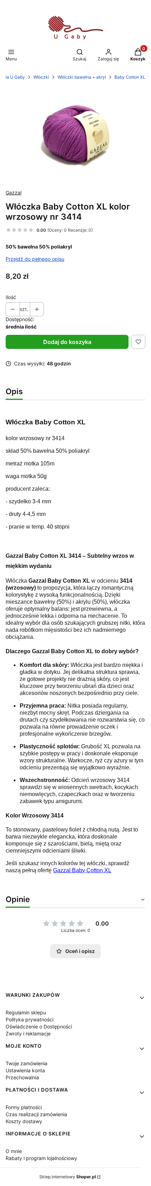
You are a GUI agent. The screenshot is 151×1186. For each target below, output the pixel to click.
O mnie (14, 1151)
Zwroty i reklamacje (28, 1033)
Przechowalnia (22, 1077)
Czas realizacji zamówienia (36, 1114)
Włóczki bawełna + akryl (82, 77)
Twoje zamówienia (26, 1063)
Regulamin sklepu (26, 1012)
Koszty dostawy (24, 1121)
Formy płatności (24, 1107)
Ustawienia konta (25, 1070)
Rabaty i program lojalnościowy (41, 1158)
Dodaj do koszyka (67, 341)
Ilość (11, 297)
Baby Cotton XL (129, 77)
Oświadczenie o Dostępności (39, 1026)
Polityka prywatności (29, 1019)
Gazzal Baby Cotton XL (82, 870)
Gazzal (13, 193)
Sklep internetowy (67, 1176)
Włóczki (41, 77)
